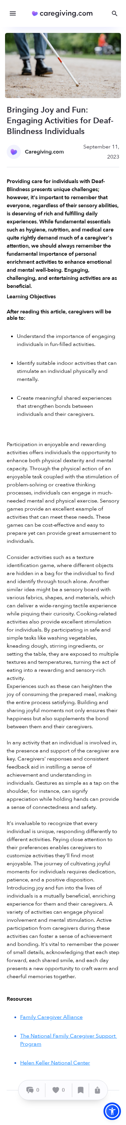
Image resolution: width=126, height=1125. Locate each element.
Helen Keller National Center (55, 1063)
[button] (112, 1111)
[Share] (97, 1090)
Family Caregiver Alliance (51, 1017)
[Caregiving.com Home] (64, 13)
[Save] (80, 1090)
